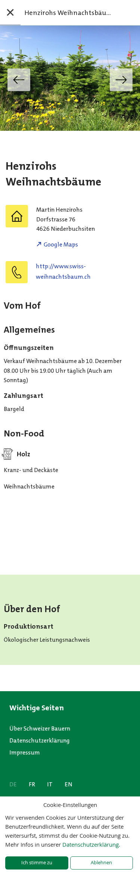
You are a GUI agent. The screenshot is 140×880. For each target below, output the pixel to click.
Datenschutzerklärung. (91, 844)
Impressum (24, 752)
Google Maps (61, 244)
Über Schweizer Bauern (39, 728)
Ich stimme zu (36, 862)
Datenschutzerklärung (39, 740)
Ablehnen (101, 862)
